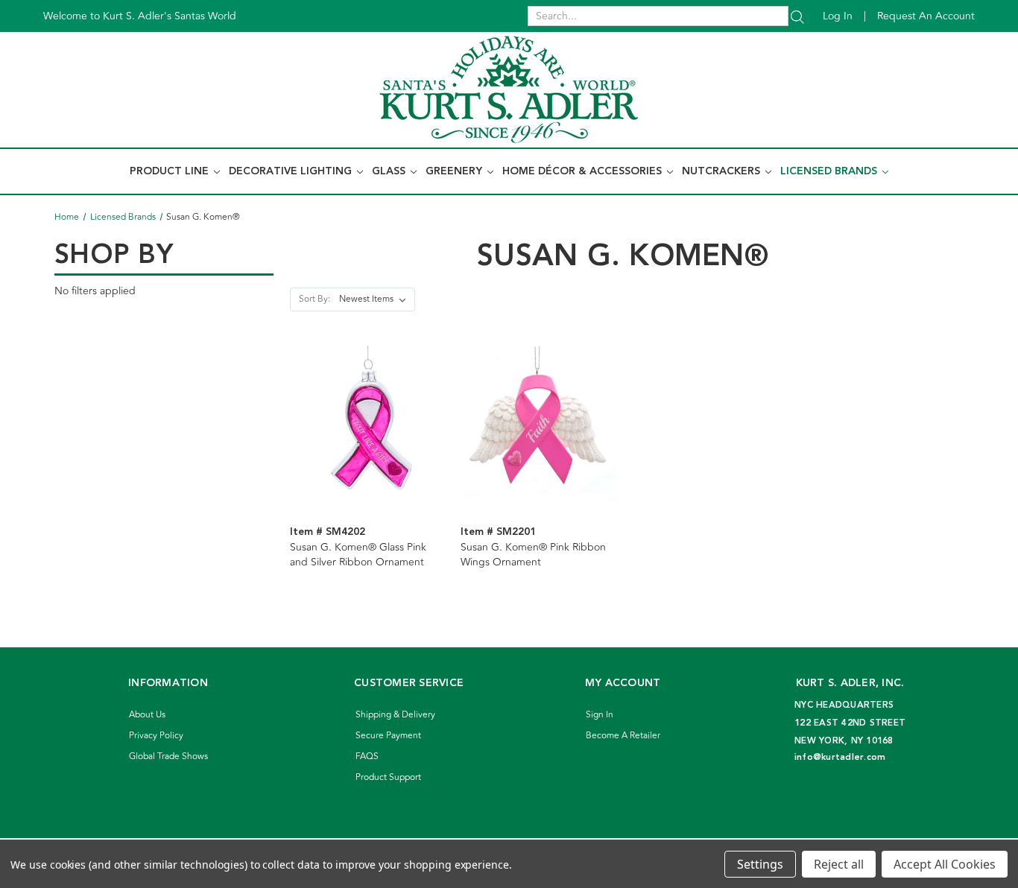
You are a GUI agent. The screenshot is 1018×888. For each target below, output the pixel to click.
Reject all (839, 864)
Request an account (926, 16)
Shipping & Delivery (395, 715)
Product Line (171, 171)
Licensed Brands (830, 171)
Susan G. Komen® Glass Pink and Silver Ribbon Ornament (358, 555)
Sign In (599, 715)
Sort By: (314, 299)
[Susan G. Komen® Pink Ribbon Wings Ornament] (538, 423)
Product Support (388, 777)
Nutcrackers (722, 171)
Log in (838, 16)
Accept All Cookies (945, 864)
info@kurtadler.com (840, 757)
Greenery (455, 171)
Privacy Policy (156, 736)
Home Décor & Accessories (583, 171)
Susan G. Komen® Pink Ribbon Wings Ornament (533, 555)
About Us (147, 715)
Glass (390, 171)
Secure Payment (388, 736)
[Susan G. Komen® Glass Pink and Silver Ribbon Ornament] (367, 423)
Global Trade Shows (168, 756)
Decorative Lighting (292, 171)
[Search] (797, 16)
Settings (760, 864)
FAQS (367, 756)
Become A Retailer (623, 736)
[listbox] (375, 299)
